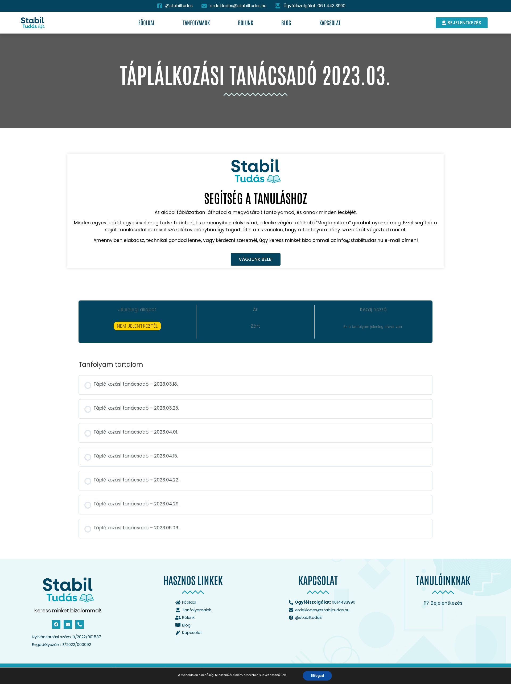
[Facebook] (56, 624)
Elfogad (317, 675)
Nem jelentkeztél (137, 326)
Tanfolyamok (196, 22)
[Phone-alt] (79, 624)
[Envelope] (68, 624)
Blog (286, 22)
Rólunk (245, 22)
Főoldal (146, 22)
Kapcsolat (329, 22)
